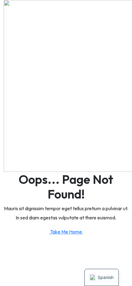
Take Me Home (66, 232)
